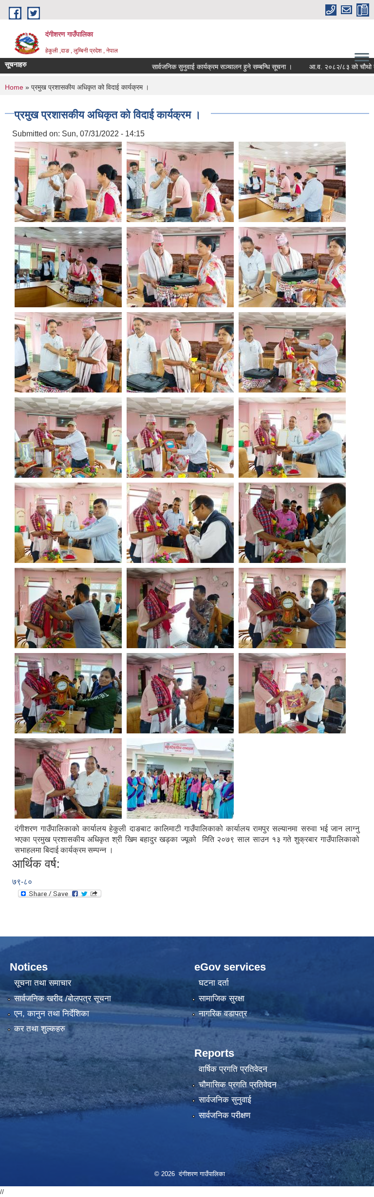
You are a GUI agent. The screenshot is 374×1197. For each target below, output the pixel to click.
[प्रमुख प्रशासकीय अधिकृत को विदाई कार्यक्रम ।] (68, 181)
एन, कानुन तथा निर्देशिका (51, 1013)
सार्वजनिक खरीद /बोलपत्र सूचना (62, 998)
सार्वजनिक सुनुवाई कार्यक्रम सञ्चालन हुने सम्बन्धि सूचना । (201, 67)
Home (14, 87)
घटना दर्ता (214, 983)
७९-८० (22, 882)
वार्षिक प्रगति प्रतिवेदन (233, 1069)
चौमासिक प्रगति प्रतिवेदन (238, 1084)
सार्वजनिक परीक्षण (224, 1115)
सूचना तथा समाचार (42, 983)
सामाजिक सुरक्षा (221, 998)
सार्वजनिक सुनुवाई (225, 1099)
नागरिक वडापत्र (223, 1013)
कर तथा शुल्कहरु (39, 1028)
